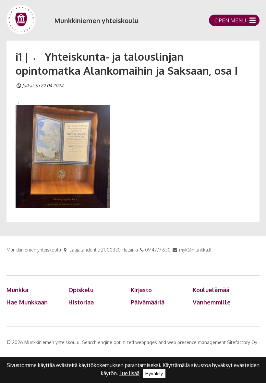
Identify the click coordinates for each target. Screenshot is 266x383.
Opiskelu (80, 289)
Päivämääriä (147, 302)
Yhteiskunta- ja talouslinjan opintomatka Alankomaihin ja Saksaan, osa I (127, 63)
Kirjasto (141, 289)
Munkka (17, 289)
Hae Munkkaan (27, 302)
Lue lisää (129, 373)
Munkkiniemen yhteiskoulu (96, 20)
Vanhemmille (212, 302)
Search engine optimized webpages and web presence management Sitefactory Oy (169, 342)
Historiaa (81, 302)
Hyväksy (154, 373)
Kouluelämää (211, 289)
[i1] (63, 156)
